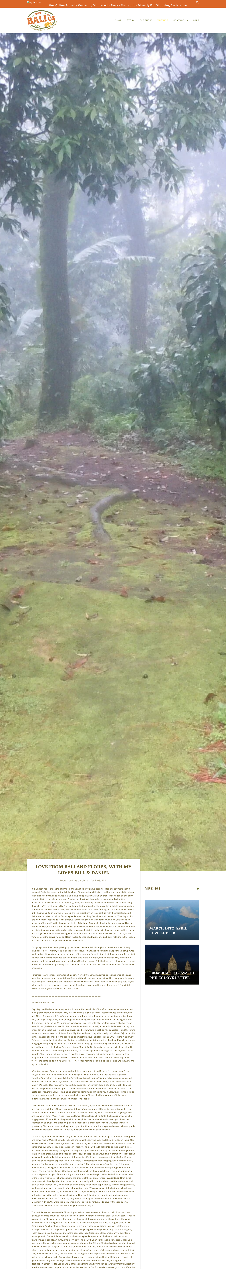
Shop (118, 20)
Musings (162, 20)
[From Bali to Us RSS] (198, 888)
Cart (196, 20)
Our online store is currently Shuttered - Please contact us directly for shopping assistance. (118, 5)
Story (130, 20)
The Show (146, 20)
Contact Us (180, 20)
